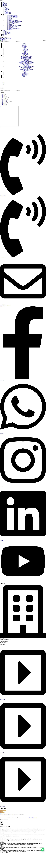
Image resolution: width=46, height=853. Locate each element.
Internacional (4, 99)
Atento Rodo (2, 699)
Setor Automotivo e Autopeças (12, 20)
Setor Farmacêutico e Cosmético (12, 16)
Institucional (4, 3)
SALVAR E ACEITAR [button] (4, 852)
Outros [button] (1, 845)
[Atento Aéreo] (23, 751)
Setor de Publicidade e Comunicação (13, 28)
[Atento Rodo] (23, 698)
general (3, 98)
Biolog (5, 10)
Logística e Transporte (6, 101)
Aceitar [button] (6, 819)
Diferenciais (4, 4)
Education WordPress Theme (5, 814)
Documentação (5, 97)
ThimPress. (14, 814)
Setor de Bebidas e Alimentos (12, 15)
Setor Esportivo (9, 24)
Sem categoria (4, 103)
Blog (3, 35)
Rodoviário (4, 102)
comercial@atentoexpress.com (5, 38)
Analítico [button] (1, 841)
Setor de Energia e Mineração (12, 26)
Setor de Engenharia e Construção (13, 22)
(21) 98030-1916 (3, 39)
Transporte (4, 104)
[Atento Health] (23, 805)
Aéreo (3, 94)
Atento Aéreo (2, 752)
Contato (3, 30)
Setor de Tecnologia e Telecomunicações (14, 25)
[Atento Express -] (3, 40)
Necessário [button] (2, 848)
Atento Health (6, 9)
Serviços (3, 6)
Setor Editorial (9, 18)
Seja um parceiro (7, 33)
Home (3, 2)
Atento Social (4, 34)
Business (3, 96)
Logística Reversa (7, 13)
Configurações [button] (2, 819)
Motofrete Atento (7, 12)
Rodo (5, 7)
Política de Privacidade (32, 817)
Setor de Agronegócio (10, 23)
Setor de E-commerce (10, 27)
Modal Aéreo (6, 8)
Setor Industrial (9, 19)
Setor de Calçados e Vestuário (12, 17)
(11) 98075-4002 (3, 195)
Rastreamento (4, 5)
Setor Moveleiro (9, 29)
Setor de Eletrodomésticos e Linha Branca (14, 21)
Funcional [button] (2, 832)
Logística (3, 100)
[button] (3, 810)
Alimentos (6, 11)
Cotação (5, 31)
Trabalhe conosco (7, 32)
